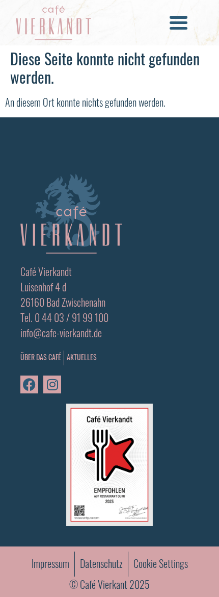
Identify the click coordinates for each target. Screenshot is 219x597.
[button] (178, 23)
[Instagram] (52, 384)
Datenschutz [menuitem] (101, 563)
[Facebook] (29, 384)
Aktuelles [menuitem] (82, 357)
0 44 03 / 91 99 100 (71, 317)
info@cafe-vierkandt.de (61, 332)
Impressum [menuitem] (50, 563)
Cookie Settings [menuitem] (160, 563)
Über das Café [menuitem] (40, 358)
